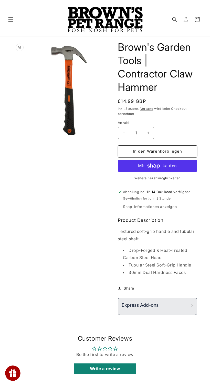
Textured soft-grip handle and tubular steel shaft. (156, 235)
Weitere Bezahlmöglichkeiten (157, 178)
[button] (10, 19)
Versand (146, 109)
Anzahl (123, 123)
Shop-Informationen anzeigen (150, 206)
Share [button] (129, 288)
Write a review (105, 368)
